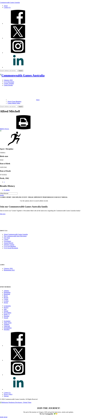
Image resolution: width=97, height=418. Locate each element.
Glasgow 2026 (8, 80)
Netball (6, 311)
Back (38, 100)
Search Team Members (14, 101)
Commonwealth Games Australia (10, 2)
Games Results (8, 85)
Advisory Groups (9, 244)
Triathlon (6, 324)
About (6, 6)
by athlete (7, 190)
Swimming (7, 321)
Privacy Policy (8, 394)
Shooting (6, 316)
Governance (7, 241)
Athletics (6, 290)
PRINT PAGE (4, 129)
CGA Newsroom (9, 82)
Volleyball (7, 326)
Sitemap (6, 396)
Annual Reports (8, 243)
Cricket (6, 299)
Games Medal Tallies (14, 103)
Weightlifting (8, 328)
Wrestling (6, 329)
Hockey (6, 307)
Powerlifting (7, 312)
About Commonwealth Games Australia (16, 234)
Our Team (7, 238)
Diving (6, 302)
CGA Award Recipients (11, 248)
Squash (6, 318)
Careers (6, 239)
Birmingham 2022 (9, 270)
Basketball (7, 294)
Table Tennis (7, 322)
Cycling (6, 301)
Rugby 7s (7, 314)
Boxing (6, 297)
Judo (5, 309)
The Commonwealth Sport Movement (15, 236)
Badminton (7, 292)
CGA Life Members (10, 246)
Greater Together (9, 83)
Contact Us (7, 7)
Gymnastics (7, 306)
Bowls (6, 296)
